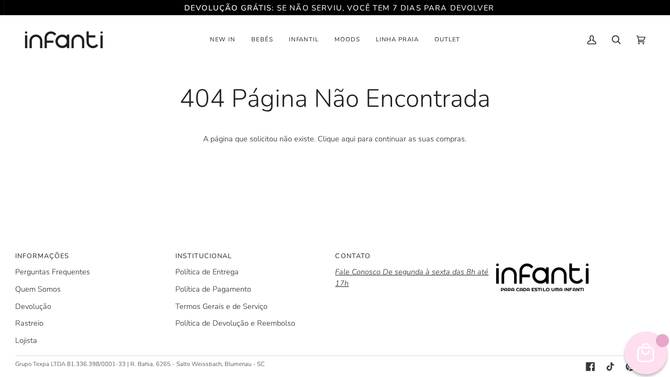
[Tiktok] (610, 366)
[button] (223, 39)
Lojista (26, 340)
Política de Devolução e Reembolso (235, 323)
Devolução (33, 306)
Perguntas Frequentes (52, 272)
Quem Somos (38, 289)
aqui (348, 139)
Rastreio (29, 323)
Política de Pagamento (213, 289)
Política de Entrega (207, 272)
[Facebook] (590, 366)
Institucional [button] (203, 256)
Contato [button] (352, 256)
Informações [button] (42, 256)
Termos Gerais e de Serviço (221, 306)
